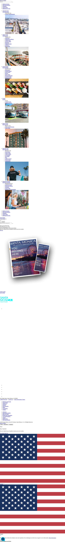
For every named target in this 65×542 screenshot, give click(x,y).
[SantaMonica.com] (6, 305)
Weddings (5, 6)
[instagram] (3, 387)
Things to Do (5, 34)
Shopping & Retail (6, 181)
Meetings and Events (7, 401)
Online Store (5, 418)
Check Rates (7, 128)
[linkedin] (3, 391)
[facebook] (3, 308)
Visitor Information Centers (19, 399)
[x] (34, 385)
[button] (32, 510)
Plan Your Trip (5, 148)
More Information (52, 537)
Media (4, 407)
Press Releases (5, 406)
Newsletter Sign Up (4, 433)
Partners (4, 405)
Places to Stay (5, 123)
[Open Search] (5, 219)
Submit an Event (6, 4)
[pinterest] (3, 393)
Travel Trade (5, 7)
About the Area (6, 10)
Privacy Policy (3, 423)
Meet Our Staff (6, 414)
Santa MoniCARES (7, 413)
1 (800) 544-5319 (3, 399)
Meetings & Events (6, 8)
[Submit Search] (12, 223)
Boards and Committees (7, 415)
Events (4, 98)
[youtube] (3, 389)
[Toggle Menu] (0, 220)
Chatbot (4, 409)
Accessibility (5, 408)
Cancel (3, 221)
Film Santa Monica (6, 5)
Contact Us (10, 399)
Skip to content (3, 0)
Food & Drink (5, 66)
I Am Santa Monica (6, 416)
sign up (1, 230)
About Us (4, 411)
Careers (4, 417)
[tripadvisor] (4, 396)
